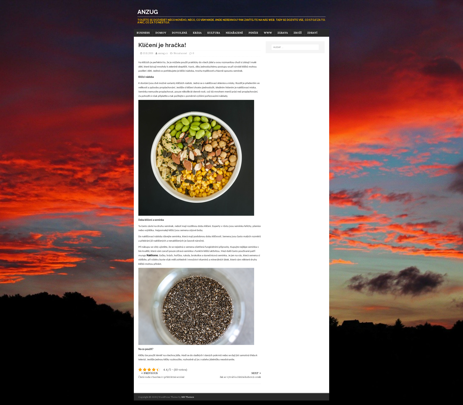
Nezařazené (234, 32)
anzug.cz (163, 53)
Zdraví (312, 32)
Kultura (213, 32)
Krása (197, 32)
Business (143, 32)
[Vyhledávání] (295, 47)
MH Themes (187, 397)
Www (268, 32)
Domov (160, 32)
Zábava (282, 32)
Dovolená (179, 32)
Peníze (253, 32)
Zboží (298, 32)
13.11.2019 (148, 53)
